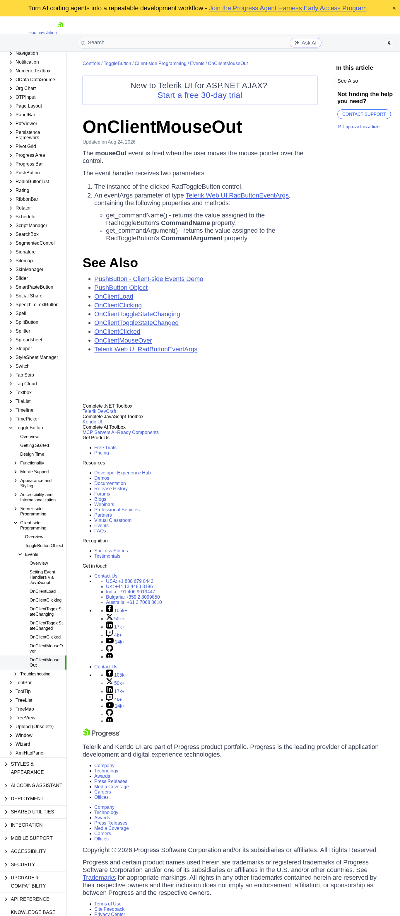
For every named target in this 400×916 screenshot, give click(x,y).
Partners (103, 515)
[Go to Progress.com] (102, 735)
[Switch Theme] (389, 42)
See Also (110, 262)
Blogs (100, 499)
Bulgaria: (133, 597)
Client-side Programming (161, 63)
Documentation (110, 483)
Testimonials (107, 556)
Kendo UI (92, 421)
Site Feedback (109, 909)
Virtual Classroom (112, 520)
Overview (29, 436)
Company (104, 765)
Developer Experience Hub (122, 472)
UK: (129, 586)
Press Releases (110, 781)
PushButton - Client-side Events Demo (148, 278)
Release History (111, 488)
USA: (129, 581)
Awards (102, 776)
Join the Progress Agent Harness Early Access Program (288, 8)
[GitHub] (109, 650)
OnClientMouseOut (44, 662)
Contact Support (364, 114)
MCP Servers (96, 432)
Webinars (104, 504)
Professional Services (117, 509)
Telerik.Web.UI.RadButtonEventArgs (237, 195)
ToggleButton (117, 63)
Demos (101, 478)
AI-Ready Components (135, 432)
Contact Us (105, 575)
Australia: (134, 602)
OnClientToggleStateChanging (46, 611)
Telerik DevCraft (99, 411)
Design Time (32, 454)
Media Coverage (111, 786)
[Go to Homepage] (60, 32)
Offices (101, 797)
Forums (102, 493)
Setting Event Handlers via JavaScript (42, 577)
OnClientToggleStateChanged (46, 625)
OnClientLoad (43, 591)
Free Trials (105, 447)
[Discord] (109, 656)
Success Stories (111, 550)
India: (130, 591)
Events (197, 63)
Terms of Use (108, 903)
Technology (106, 770)
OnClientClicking (45, 599)
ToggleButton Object (44, 545)
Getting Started (34, 445)
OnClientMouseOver (46, 648)
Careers (102, 791)
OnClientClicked (45, 636)
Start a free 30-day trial (200, 95)
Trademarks (99, 877)
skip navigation (43, 32)
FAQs (100, 530)
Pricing (101, 452)
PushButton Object (121, 287)
